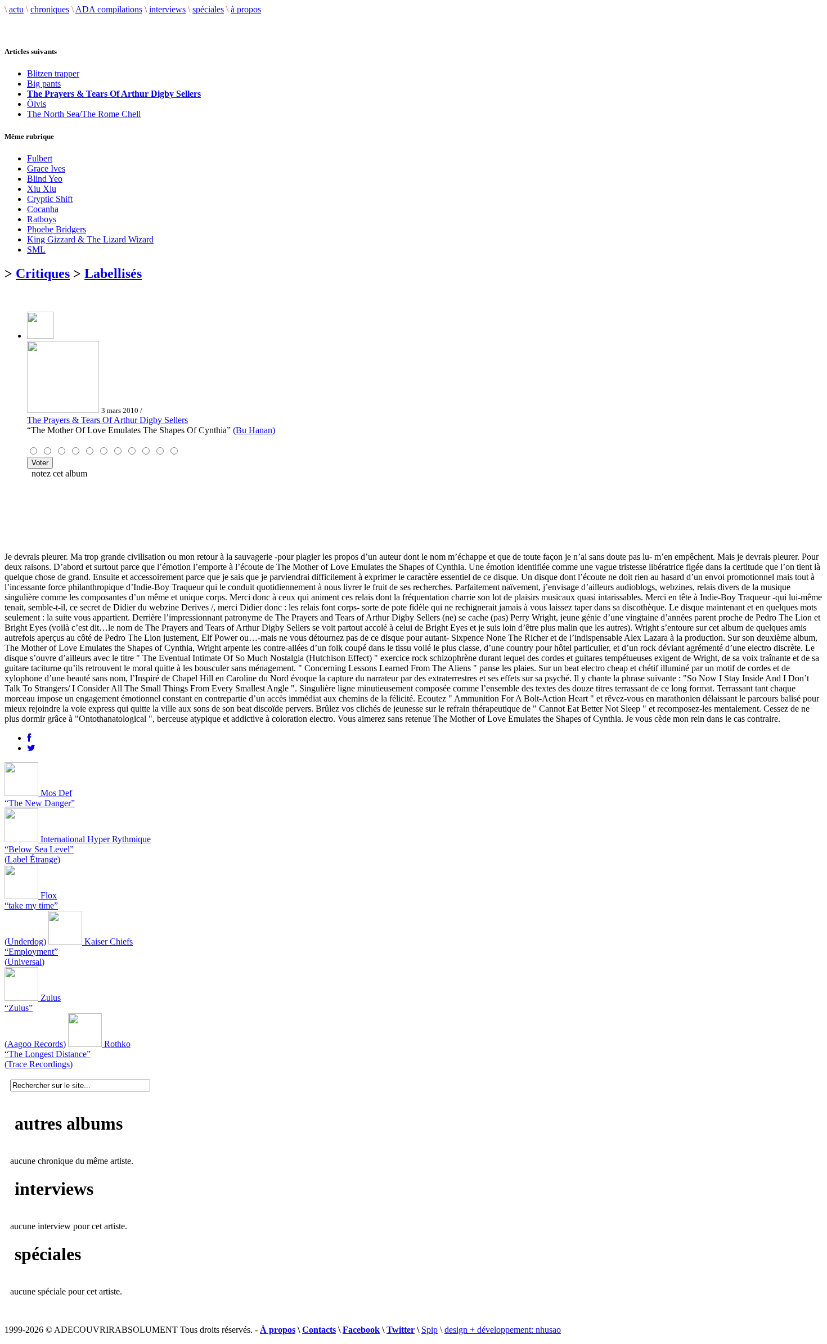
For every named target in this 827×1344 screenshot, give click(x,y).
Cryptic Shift (50, 199)
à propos (246, 9)
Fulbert (39, 158)
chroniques (49, 9)
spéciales (208, 9)
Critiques (43, 273)
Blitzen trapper (53, 73)
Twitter (400, 1329)
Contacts (319, 1329)
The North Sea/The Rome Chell (84, 114)
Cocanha (43, 209)
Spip (429, 1329)
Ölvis (36, 104)
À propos (277, 1329)
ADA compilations (108, 9)
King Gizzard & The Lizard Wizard (90, 239)
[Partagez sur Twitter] (31, 748)
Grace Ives (46, 168)
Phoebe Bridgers (56, 229)
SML (36, 249)
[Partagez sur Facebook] (29, 738)
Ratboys (41, 219)
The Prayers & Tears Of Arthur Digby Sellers (107, 420)
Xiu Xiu (41, 189)
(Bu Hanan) (254, 430)
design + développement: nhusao (502, 1329)
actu (16, 9)
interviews (167, 9)
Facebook (361, 1329)
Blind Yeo (44, 178)
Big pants (44, 83)
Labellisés (113, 273)
